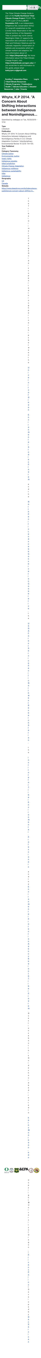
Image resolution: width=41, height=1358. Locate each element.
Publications (27, 84)
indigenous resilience (10, 168)
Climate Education (20, 87)
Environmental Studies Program (28, 447)
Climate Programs (12, 84)
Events (24, 89)
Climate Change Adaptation (13, 166)
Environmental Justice (10, 156)
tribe (3, 173)
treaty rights (6, 159)
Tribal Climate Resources (15, 82)
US (3, 181)
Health (8, 87)
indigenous (6, 176)
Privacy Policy (28, 1269)
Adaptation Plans (21, 79)
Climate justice (7, 154)
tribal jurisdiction (8, 163)
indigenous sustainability (11, 171)
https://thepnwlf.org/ (18, 55)
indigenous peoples (9, 161)
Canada (5, 183)
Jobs (17, 89)
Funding (8, 79)
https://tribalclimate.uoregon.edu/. (19, 63)
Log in (36, 79)
